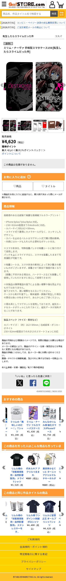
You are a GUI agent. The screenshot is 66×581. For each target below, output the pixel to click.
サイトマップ (33, 569)
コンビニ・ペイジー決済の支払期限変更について (41, 22)
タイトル (50, 186)
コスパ (58, 36)
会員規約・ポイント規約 (33, 546)
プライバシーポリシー (33, 561)
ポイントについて (11, 153)
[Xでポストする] (19, 385)
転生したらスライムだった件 (18, 36)
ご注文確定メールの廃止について (33, 27)
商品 (18, 186)
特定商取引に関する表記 (33, 554)
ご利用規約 (33, 539)
